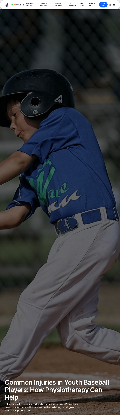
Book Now (103, 4)
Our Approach (72, 4)
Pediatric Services (29, 4)
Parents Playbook (58, 4)
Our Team (82, 4)
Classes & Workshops (44, 4)
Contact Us (92, 4)
